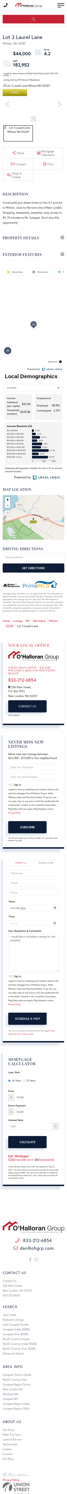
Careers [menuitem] (7, 1449)
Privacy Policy (14, 812)
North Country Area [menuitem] (15, 1379)
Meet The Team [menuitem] (12, 1434)
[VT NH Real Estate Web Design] (33, 1488)
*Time (11, 916)
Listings (18, 621)
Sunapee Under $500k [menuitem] (16, 1329)
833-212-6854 (22, 680)
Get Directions (33, 568)
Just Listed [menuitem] (9, 1315)
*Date (11, 901)
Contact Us (27, 706)
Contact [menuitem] (8, 1454)
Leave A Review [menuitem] (12, 1439)
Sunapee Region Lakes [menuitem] (16, 1403)
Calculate (27, 1142)
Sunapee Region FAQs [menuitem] (16, 1408)
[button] (33, 19)
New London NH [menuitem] (13, 1389)
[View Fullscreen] (7, 513)
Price (11, 1091)
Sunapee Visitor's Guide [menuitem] (17, 1375)
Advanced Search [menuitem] (13, 1353)
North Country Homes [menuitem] (16, 1339)
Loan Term (14, 1072)
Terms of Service (22, 1034)
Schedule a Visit (46, 863)
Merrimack (39, 621)
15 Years (30, 1080)
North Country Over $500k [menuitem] (19, 1348)
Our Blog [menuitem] (8, 1459)
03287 (10, 626)
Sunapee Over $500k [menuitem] (15, 1334)
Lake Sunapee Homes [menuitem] (16, 1324)
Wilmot (53, 621)
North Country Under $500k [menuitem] (20, 1344)
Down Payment (17, 1105)
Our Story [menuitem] (8, 1430)
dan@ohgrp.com (36, 1248)
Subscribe (27, 827)
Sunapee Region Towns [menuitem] (17, 1384)
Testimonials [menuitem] (10, 1444)
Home (6, 621)
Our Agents (14, 715)
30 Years (16, 1080)
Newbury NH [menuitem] (10, 1394)
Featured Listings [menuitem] (13, 1319)
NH (28, 621)
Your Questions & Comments (24, 931)
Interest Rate (15, 1120)
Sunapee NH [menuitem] (10, 1399)
